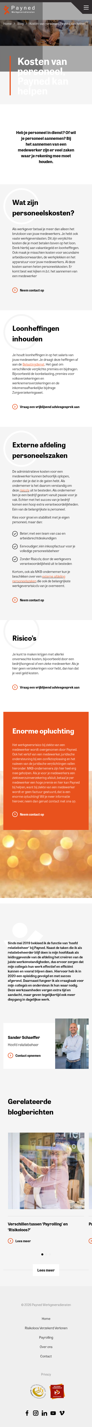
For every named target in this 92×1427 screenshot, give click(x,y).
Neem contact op (32, 290)
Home (7, 23)
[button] (42, 1254)
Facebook (27, 1413)
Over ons (46, 1346)
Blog (20, 23)
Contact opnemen (28, 1055)
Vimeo (62, 1413)
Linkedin (44, 1413)
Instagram (35, 1413)
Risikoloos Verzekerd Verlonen (46, 1327)
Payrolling (46, 1337)
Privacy (46, 1374)
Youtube (53, 1413)
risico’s (24, 490)
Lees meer (46, 1270)
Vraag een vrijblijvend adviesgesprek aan (49, 407)
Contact (46, 1355)
